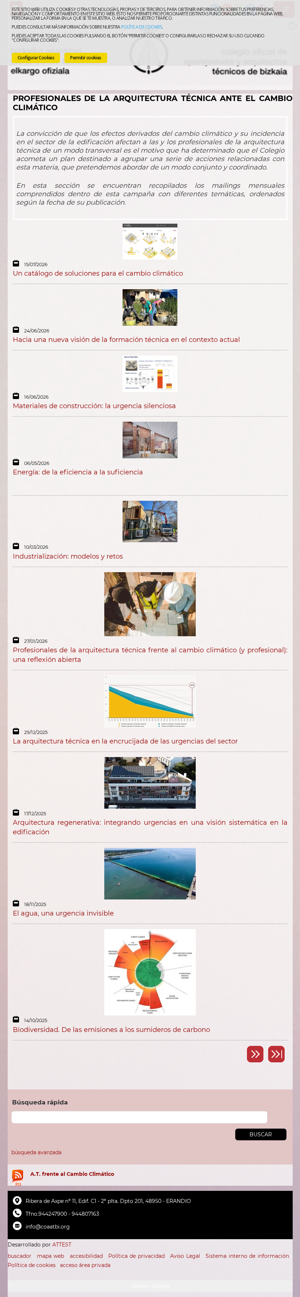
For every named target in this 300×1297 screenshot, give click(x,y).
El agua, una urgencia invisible (63, 913)
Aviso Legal (185, 1256)
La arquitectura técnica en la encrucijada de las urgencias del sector (125, 741)
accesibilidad (86, 1256)
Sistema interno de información (247, 1256)
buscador (19, 1256)
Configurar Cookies (36, 58)
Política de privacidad (136, 1256)
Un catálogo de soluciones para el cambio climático (98, 273)
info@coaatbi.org (48, 1226)
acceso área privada (85, 1265)
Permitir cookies (85, 58)
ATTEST (61, 1244)
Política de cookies (141, 27)
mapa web (50, 1256)
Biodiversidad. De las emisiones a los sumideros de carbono (111, 1029)
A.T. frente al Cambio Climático (72, 1174)
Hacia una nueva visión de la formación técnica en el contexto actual (126, 339)
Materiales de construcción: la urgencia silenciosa (94, 406)
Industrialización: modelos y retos (68, 556)
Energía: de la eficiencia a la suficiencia (78, 472)
